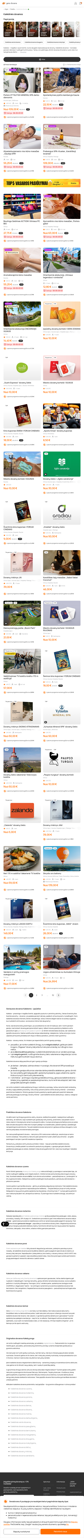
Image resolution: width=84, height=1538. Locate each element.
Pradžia (12, 9)
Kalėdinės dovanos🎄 (22, 9)
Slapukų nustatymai (21, 1531)
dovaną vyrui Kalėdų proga (32, 1171)
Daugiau (23, 52)
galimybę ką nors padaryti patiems (30, 1031)
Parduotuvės (61, 1488)
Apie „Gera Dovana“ (47, 1489)
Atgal (6, 9)
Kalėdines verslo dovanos (12, 42)
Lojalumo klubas (46, 1495)
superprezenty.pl (75, 1492)
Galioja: (9, 113)
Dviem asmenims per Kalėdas (16, 1248)
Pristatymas (61, 1492)
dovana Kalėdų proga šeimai (19, 1311)
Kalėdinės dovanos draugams (34, 42)
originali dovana (48, 1343)
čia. (67, 1524)
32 (53, 995)
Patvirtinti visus (60, 1531)
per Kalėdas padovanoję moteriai (33, 1216)
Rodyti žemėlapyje (11, 64)
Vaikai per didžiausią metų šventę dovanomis (21, 1278)
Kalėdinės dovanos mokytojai (56, 42)
